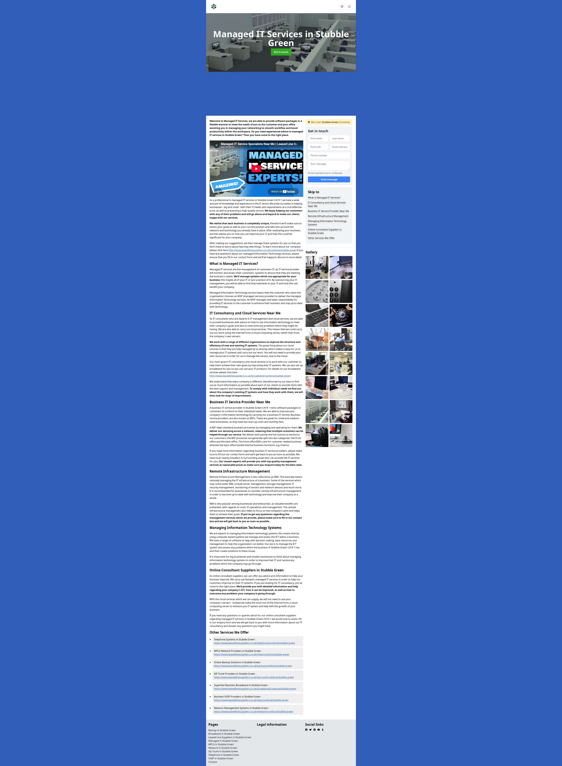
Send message (329, 179)
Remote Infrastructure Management (328, 216)
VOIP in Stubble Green (220, 758)
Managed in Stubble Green (223, 740)
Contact (212, 762)
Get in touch (281, 52)
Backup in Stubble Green (222, 730)
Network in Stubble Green (222, 747)
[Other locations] (342, 7)
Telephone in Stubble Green (223, 754)
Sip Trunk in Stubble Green (223, 751)
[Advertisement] (294, 93)
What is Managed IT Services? (324, 197)
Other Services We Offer (321, 238)
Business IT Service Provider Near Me (328, 211)
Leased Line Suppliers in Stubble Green (229, 737)
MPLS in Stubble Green (221, 744)
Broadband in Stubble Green (224, 733)
